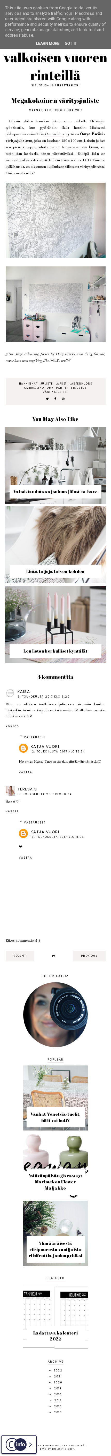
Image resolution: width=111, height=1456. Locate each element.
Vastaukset (34, 737)
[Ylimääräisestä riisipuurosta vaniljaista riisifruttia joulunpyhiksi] (55, 1264)
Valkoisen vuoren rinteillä (56, 66)
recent (19, 956)
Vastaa (12, 726)
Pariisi (62, 388)
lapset (61, 384)
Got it (71, 43)
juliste (47, 384)
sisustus (79, 388)
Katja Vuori (45, 746)
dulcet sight (63, 1449)
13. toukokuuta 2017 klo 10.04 (45, 794)
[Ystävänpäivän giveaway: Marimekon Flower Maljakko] (55, 1196)
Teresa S (27, 789)
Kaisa (24, 691)
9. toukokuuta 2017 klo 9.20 (44, 697)
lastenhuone (80, 384)
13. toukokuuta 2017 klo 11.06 (57, 837)
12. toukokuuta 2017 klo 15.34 (58, 751)
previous (89, 956)
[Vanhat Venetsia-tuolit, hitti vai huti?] (55, 1129)
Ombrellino (54, 133)
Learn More (48, 43)
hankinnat (28, 384)
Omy (50, 388)
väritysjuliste (55, 392)
